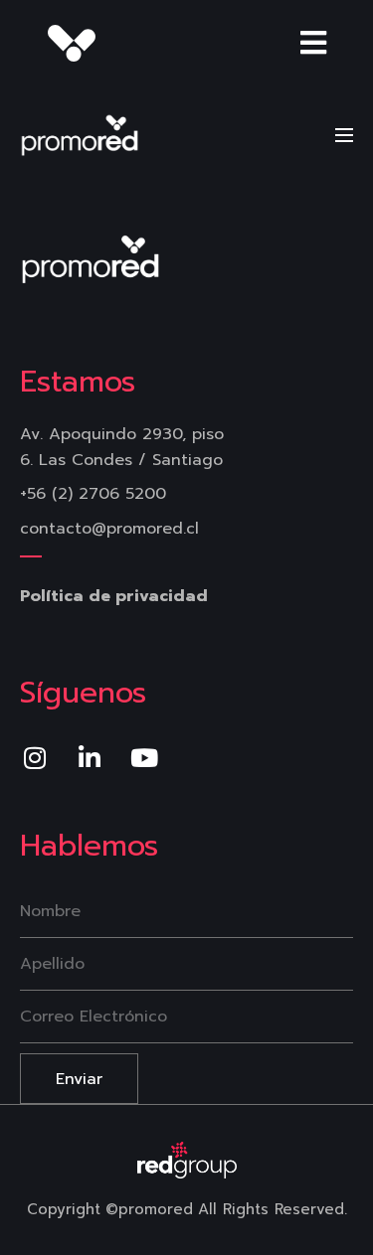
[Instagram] (35, 757)
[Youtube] (144, 757)
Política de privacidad (114, 596)
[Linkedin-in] (89, 757)
